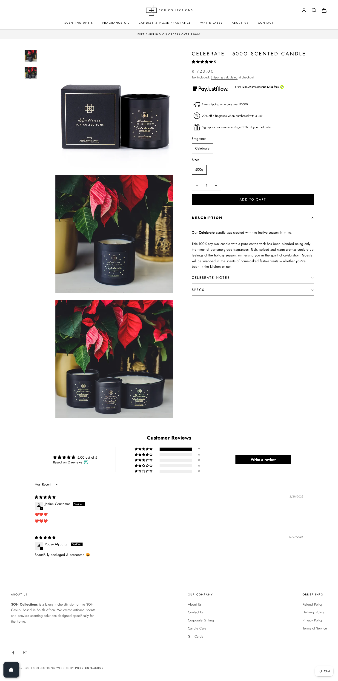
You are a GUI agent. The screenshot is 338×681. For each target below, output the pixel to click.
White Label (211, 23)
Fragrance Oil (115, 23)
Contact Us (195, 612)
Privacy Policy (313, 620)
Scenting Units (78, 23)
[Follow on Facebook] (13, 652)
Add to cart (253, 199)
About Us (240, 23)
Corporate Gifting (201, 620)
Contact (266, 23)
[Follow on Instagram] (25, 652)
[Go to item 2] (30, 56)
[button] (203, 61)
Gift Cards (195, 636)
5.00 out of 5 (87, 457)
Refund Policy (313, 604)
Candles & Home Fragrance (165, 23)
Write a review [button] (263, 459)
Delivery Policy (313, 612)
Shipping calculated (224, 77)
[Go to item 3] (30, 72)
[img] (45, 497)
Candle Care (197, 628)
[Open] (11, 670)
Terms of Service (315, 628)
